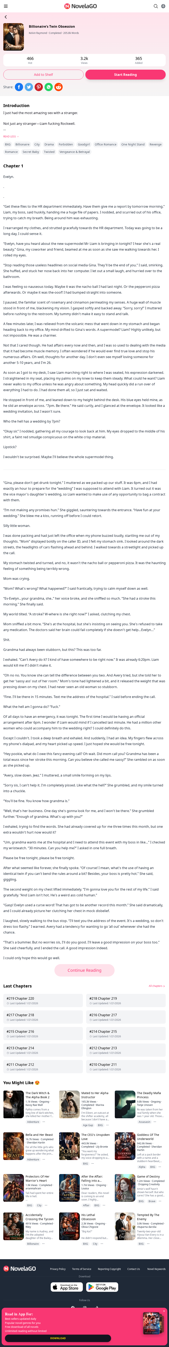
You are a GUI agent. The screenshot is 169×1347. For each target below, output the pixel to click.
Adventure (33, 1122)
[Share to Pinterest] (39, 87)
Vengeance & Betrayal (75, 152)
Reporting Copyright (109, 1269)
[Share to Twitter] (29, 87)
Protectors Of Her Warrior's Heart (37, 1178)
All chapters (155, 986)
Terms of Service (81, 1269)
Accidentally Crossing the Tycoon (40, 1217)
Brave (152, 1201)
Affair (86, 1205)
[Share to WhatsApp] (49, 87)
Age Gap (88, 1125)
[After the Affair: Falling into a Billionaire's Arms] (69, 1188)
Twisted (49, 152)
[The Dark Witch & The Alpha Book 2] (13, 1104)
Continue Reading (84, 970)
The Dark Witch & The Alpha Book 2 (37, 1095)
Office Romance (105, 144)
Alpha (142, 1167)
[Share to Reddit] (58, 87)
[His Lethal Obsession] (69, 1226)
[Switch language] (163, 6)
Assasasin (144, 1122)
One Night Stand (133, 144)
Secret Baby (31, 152)
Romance (11, 152)
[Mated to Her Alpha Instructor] (69, 1104)
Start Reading (125, 74)
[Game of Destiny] (125, 1188)
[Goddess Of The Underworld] (125, 1146)
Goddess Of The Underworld (148, 1137)
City (37, 144)
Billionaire (22, 144)
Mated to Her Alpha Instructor (94, 1095)
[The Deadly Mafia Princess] (125, 1104)
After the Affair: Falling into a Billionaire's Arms (93, 1180)
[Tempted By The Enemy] (125, 1226)
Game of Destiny (148, 1176)
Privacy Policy (58, 1269)
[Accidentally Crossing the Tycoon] (13, 1226)
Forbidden (66, 144)
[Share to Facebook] (19, 87)
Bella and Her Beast (39, 1135)
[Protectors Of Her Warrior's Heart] (13, 1188)
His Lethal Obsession (88, 1217)
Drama (49, 144)
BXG (8, 144)
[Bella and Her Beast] (13, 1146)
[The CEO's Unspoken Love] (69, 1146)
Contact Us (133, 1269)
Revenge (156, 144)
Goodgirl (84, 144)
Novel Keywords (156, 1269)
